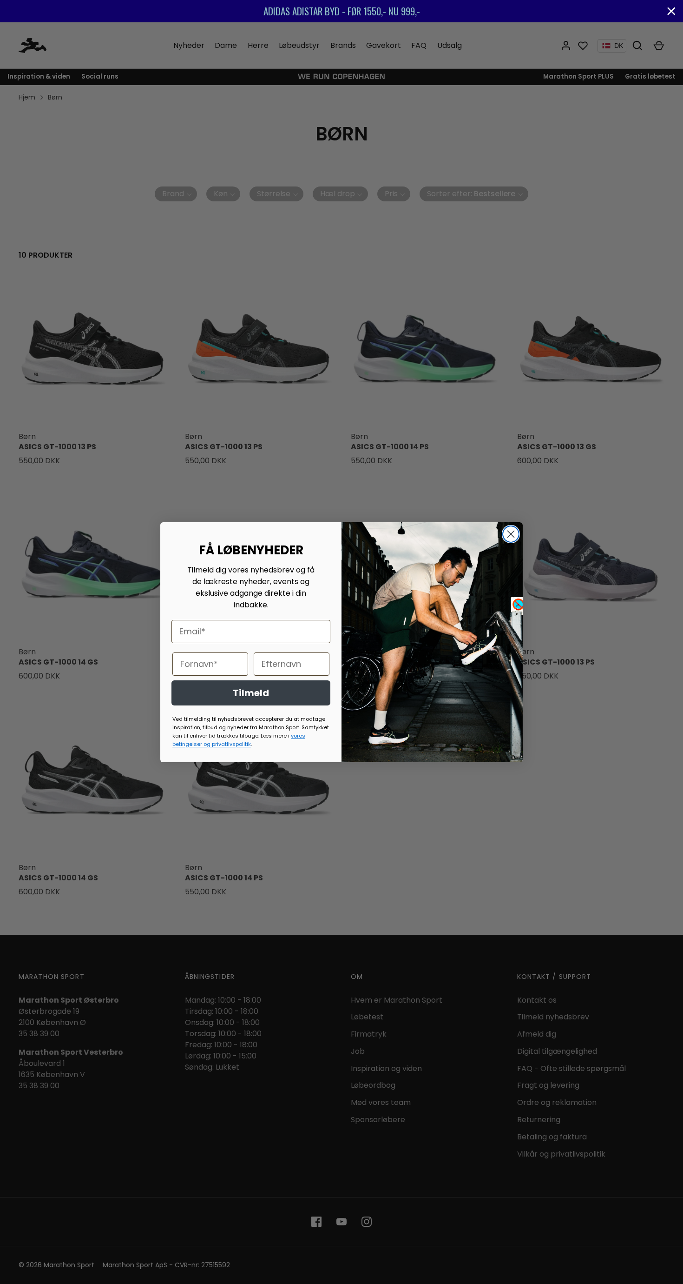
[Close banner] (671, 11)
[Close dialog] (511, 534)
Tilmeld (251, 692)
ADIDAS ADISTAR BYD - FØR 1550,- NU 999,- (341, 11)
